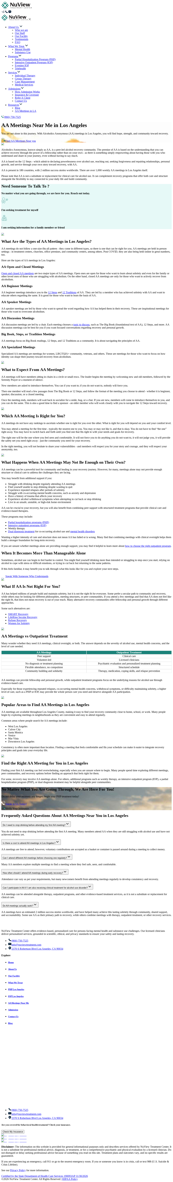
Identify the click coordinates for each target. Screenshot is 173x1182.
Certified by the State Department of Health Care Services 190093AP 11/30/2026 (44, 1176)
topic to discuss (81, 324)
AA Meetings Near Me (18, 1003)
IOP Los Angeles (16, 996)
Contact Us (13, 1016)
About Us (12, 969)
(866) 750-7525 (12, 117)
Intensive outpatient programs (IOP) (27, 525)
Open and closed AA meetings (17, 273)
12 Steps (52, 292)
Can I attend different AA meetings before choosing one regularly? (35, 858)
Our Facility (14, 976)
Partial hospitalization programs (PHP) (28, 522)
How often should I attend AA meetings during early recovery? (33, 873)
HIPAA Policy (70, 1179)
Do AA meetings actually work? (18, 906)
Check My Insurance (13, 1131)
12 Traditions (69, 292)
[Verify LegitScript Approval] (14, 1134)
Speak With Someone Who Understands (26, 576)
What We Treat (15, 982)
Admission (13, 1009)
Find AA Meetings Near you (20, 140)
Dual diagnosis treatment (21, 531)
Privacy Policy (18, 1170)
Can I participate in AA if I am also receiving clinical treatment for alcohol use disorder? (45, 887)
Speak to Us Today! (16, 803)
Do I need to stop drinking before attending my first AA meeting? (34, 825)
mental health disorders (82, 531)
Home (11, 962)
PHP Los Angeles (16, 989)
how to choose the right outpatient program (148, 546)
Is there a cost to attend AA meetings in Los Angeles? (29, 843)
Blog (10, 1023)
